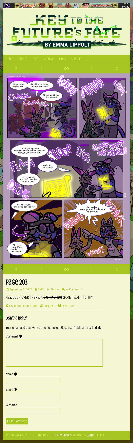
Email (12, 389)
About (23, 59)
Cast (35, 59)
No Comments (74, 289)
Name (12, 374)
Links (62, 59)
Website (11, 405)
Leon (64, 306)
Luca (71, 306)
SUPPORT (76, 59)
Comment (15, 336)
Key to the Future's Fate (23, 306)
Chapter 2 (49, 306)
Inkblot (99, 435)
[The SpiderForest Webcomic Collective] (7, 5)
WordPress (80, 435)
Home (9, 59)
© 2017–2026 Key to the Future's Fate (30, 435)
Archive (49, 59)
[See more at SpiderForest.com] (126, 5)
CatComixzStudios (48, 289)
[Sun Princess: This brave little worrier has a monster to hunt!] (66, 5)
